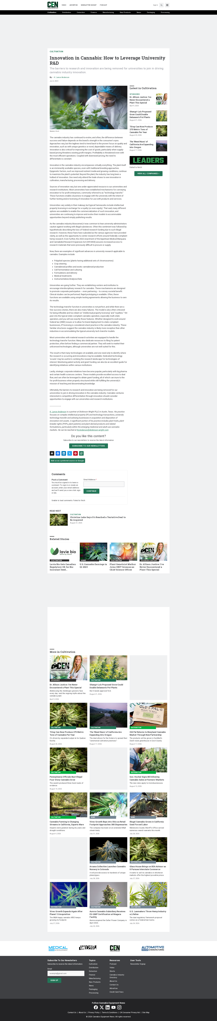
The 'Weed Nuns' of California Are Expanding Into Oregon (141, 144)
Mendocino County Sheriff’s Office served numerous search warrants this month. (147, 829)
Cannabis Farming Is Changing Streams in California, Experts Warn (67, 823)
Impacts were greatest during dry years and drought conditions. (67, 829)
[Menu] (167, 5)
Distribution (136, 727)
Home (83, 560)
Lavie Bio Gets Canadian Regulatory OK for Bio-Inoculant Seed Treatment (63, 567)
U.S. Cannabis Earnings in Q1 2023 (93, 565)
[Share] (58, 453)
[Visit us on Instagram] (119, 1007)
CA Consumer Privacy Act (130, 1012)
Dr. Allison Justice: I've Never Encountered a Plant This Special (140, 100)
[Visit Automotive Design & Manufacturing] (153, 948)
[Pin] (75, 453)
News (93, 817)
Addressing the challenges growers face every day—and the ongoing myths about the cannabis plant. (68, 693)
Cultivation (56, 51)
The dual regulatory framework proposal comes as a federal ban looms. (146, 918)
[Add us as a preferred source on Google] (81, 453)
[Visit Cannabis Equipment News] (115, 948)
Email (49, 969)
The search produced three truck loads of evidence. (66, 784)
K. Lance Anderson (61, 77)
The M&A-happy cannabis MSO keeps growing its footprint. (65, 918)
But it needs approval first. (100, 691)
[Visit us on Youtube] (113, 1007)
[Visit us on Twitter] (102, 1007)
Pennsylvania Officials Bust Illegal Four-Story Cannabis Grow (66, 778)
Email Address (90, 480)
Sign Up (54, 980)
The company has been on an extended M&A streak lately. (108, 829)
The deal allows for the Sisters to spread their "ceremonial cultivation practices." (108, 739)
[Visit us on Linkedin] (108, 1007)
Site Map (145, 1012)
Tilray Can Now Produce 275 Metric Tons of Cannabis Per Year (141, 129)
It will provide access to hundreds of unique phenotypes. (107, 874)
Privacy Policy (94, 1012)
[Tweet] (69, 453)
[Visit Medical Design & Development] (58, 948)
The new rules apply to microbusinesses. (146, 783)
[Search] (161, 5)
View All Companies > (148, 173)
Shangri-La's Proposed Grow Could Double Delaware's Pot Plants (140, 114)
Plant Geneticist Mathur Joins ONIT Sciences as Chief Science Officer (123, 567)
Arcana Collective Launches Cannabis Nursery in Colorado (108, 868)
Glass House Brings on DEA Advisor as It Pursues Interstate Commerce (148, 868)
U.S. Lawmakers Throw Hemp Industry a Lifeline (148, 912)
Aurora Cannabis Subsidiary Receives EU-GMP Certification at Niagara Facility (107, 914)
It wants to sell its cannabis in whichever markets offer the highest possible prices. (147, 874)
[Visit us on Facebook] (96, 1007)
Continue (91, 491)
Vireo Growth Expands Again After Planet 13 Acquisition (66, 912)
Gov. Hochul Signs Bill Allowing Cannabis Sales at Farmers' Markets (147, 778)
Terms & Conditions (109, 1012)
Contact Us (72, 1012)
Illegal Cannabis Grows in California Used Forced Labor (147, 823)
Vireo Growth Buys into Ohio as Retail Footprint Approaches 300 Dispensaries (108, 823)
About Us (82, 1012)
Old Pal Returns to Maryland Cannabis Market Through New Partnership (148, 733)
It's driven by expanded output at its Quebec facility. (68, 739)
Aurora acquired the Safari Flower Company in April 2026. (108, 921)
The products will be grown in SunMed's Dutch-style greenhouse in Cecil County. (146, 739)
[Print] (52, 453)
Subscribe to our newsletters (88, 446)
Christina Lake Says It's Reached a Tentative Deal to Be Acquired (98, 518)
